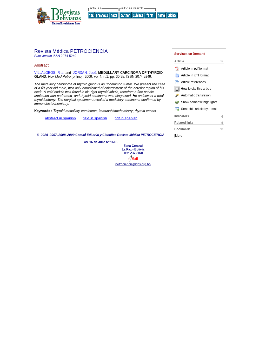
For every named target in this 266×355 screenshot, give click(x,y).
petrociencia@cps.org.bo (133, 164)
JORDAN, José (84, 73)
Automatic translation (196, 95)
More (178, 135)
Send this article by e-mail (199, 109)
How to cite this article (196, 89)
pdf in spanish (126, 118)
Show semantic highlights (199, 102)
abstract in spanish (60, 118)
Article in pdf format (194, 68)
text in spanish (95, 118)
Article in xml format (195, 75)
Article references (193, 82)
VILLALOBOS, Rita (48, 73)
